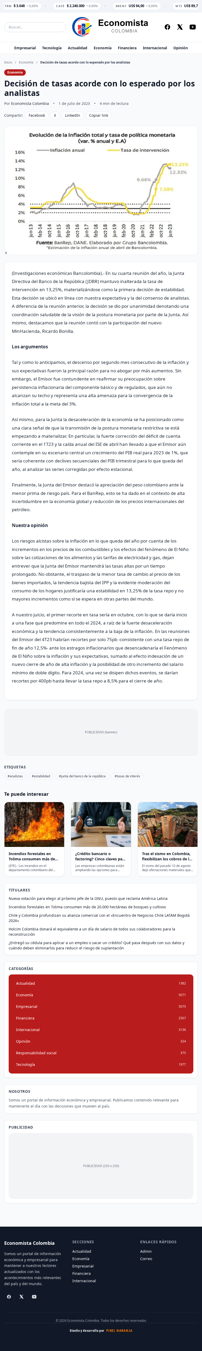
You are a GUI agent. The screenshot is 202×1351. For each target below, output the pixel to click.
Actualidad (77, 47)
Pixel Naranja (119, 1331)
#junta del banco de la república (82, 776)
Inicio (8, 62)
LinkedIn (72, 115)
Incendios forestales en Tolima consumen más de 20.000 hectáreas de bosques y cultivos (87, 906)
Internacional (155, 47)
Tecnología (52, 47)
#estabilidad (41, 776)
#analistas (15, 776)
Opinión (180, 47)
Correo (146, 1258)
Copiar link (98, 115)
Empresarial (25, 47)
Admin (146, 1251)
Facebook (37, 115)
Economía (103, 47)
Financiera (127, 47)
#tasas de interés (127, 776)
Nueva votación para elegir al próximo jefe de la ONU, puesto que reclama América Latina (88, 898)
